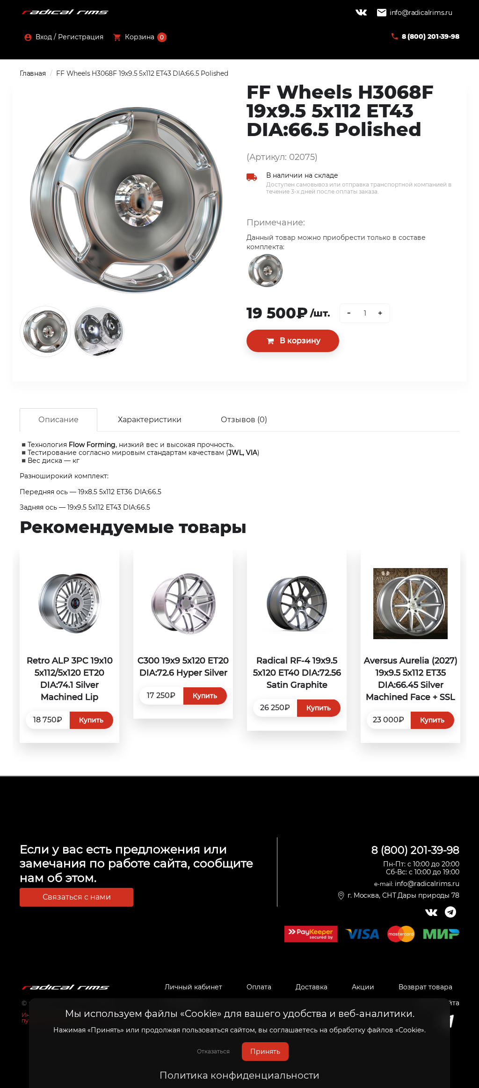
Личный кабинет (193, 987)
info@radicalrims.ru (421, 12)
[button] (140, 38)
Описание (58, 419)
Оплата (259, 987)
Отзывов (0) (244, 419)
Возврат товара (425, 987)
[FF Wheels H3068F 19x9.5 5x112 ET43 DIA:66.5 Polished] (126, 199)
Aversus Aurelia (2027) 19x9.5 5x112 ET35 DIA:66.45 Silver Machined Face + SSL (410, 679)
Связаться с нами (77, 897)
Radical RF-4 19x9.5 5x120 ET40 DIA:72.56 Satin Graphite (297, 673)
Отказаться (213, 1051)
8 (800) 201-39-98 (430, 36)
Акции (363, 987)
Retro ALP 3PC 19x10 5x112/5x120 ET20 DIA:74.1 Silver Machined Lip (70, 679)
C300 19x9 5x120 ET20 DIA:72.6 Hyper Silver (183, 667)
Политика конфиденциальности (239, 1075)
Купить (91, 720)
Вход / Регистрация (68, 37)
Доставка (311, 987)
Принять (265, 1051)
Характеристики (149, 419)
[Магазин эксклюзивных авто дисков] (65, 12)
